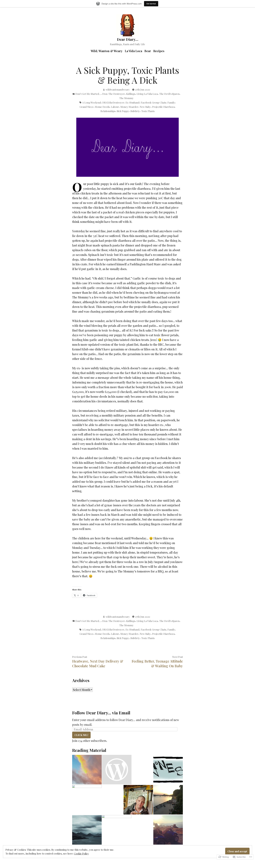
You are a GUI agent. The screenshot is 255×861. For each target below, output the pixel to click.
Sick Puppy (123, 111)
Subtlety (135, 111)
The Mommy (126, 98)
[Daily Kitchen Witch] (87, 799)
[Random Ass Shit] (87, 769)
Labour (115, 106)
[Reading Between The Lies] (168, 830)
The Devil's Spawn (169, 93)
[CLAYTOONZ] (168, 769)
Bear (147, 51)
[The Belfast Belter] (87, 830)
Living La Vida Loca (147, 93)
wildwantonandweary (118, 89)
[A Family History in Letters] (116, 769)
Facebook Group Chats (153, 102)
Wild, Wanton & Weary (106, 51)
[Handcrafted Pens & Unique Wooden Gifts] (138, 799)
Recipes (158, 51)
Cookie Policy (81, 853)
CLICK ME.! (81, 735)
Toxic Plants (148, 111)
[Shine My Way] (116, 830)
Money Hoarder (129, 106)
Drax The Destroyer (113, 93)
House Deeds (102, 106)
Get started (151, 4)
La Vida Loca (133, 51)
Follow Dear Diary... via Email (101, 712)
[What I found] (168, 799)
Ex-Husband (132, 102)
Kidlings (130, 93)
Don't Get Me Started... (88, 93)
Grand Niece (86, 106)
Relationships (107, 111)
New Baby (145, 106)
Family (171, 102)
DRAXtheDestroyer (113, 102)
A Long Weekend (91, 102)
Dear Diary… (127, 39)
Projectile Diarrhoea (163, 106)
